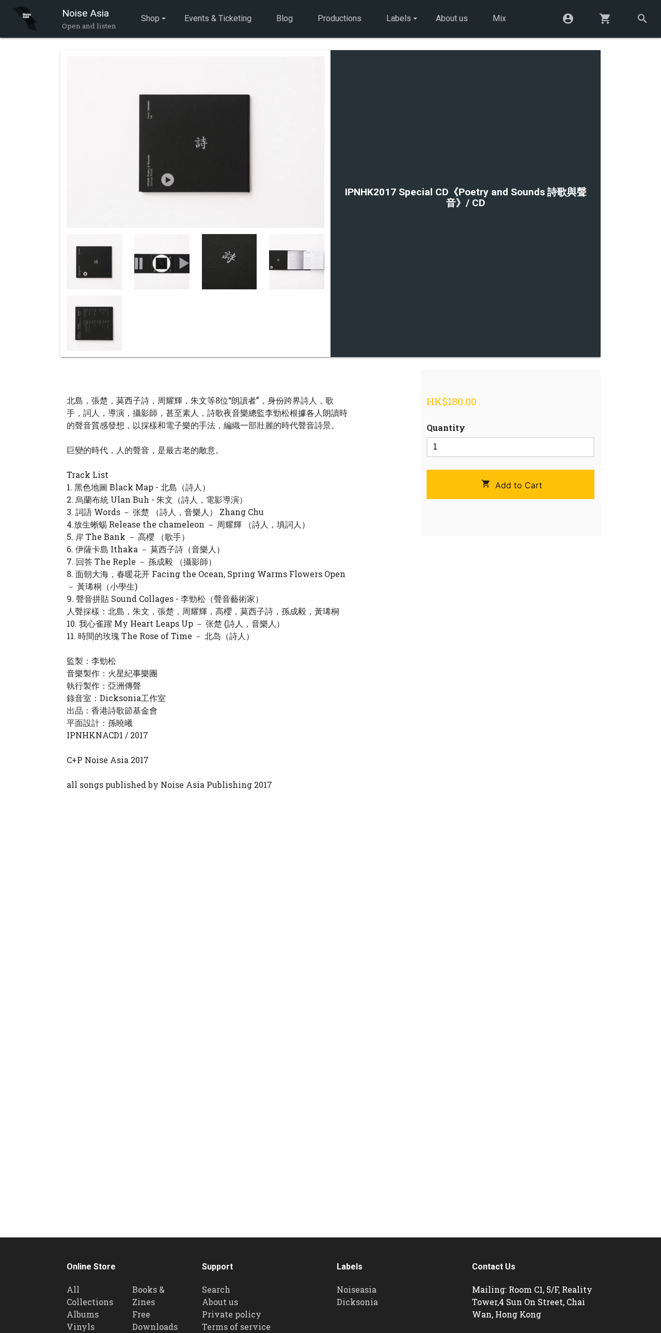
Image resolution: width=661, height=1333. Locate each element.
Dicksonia (357, 1301)
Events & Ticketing (217, 18)
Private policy (231, 1314)
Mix (499, 18)
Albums (83, 1314)
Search (216, 1289)
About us (452, 18)
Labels (398, 18)
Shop (150, 18)
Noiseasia (356, 1289)
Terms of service (236, 1326)
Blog (284, 18)
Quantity (446, 427)
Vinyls (81, 1326)
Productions (339, 18)
